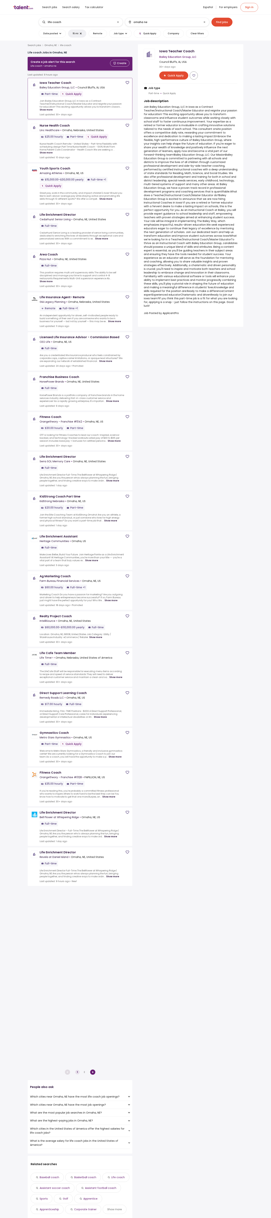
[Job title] (78, 22)
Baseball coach (49, 1177)
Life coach (118, 1177)
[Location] (164, 22)
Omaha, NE (50, 45)
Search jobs (34, 45)
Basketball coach (85, 1177)
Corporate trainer (85, 1209)
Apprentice (90, 1199)
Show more (46, 109)
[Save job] (127, 82)
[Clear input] (118, 22)
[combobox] (80, 22)
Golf (65, 1199)
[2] (92, 1072)
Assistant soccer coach (55, 1188)
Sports (44, 1199)
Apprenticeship (49, 1209)
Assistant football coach (100, 1188)
